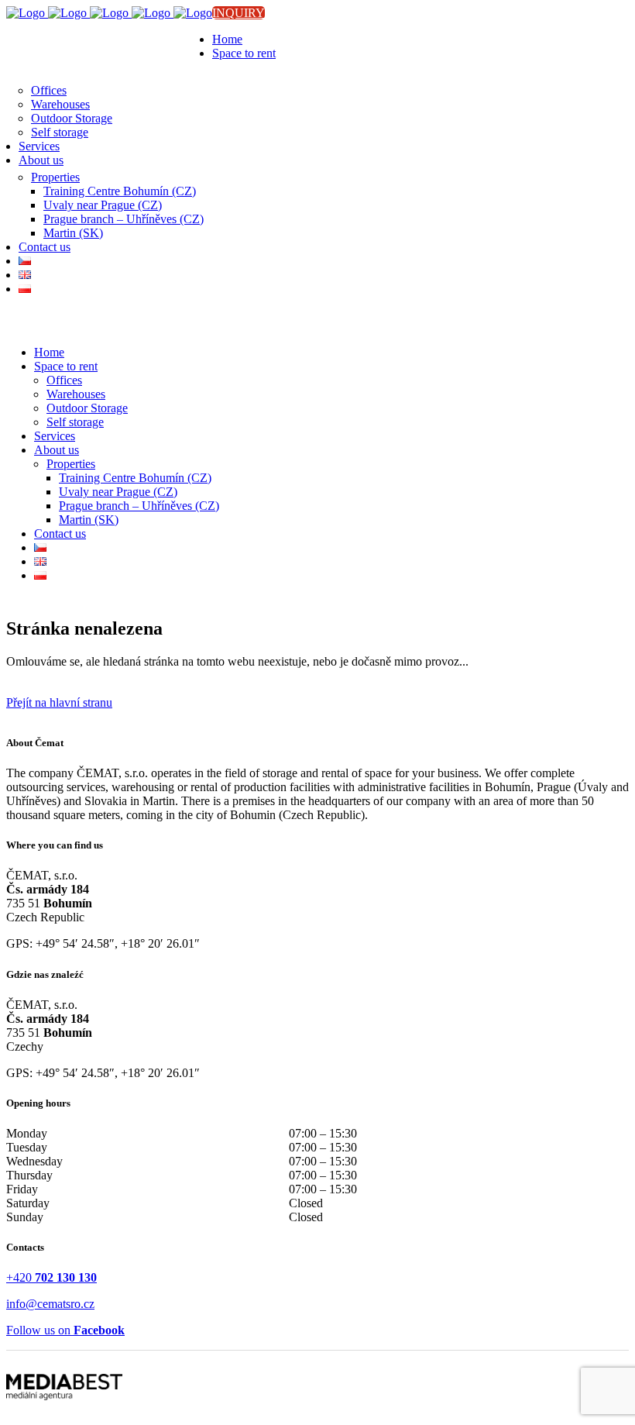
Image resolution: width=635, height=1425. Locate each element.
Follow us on (65, 1330)
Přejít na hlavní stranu (59, 702)
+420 (51, 1277)
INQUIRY (238, 12)
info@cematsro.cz (50, 1303)
